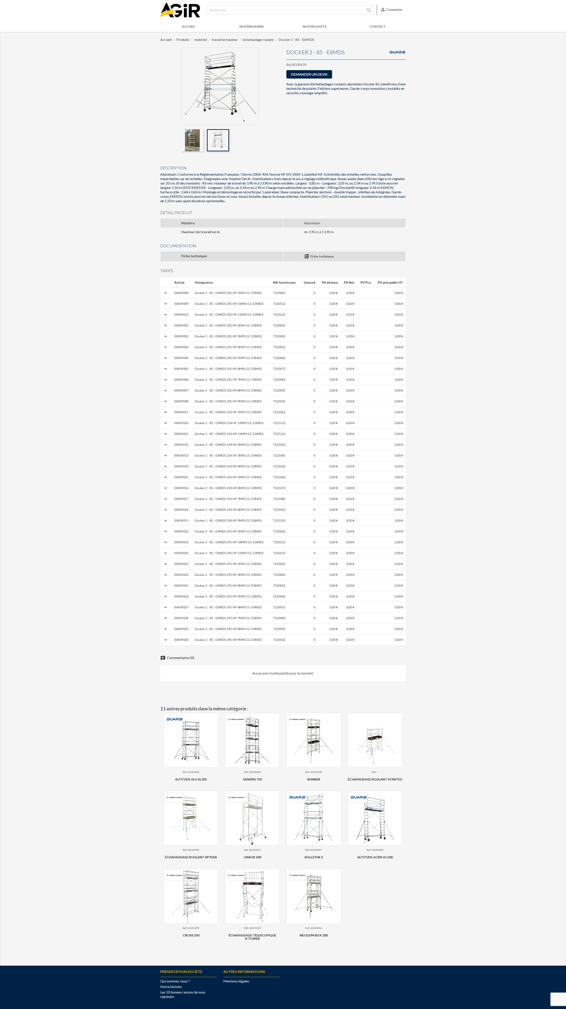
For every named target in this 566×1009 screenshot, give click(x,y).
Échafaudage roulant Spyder (191, 857)
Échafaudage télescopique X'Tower (252, 936)
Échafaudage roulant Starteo (375, 779)
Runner (313, 779)
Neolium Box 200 (314, 935)
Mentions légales (236, 981)
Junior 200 (252, 857)
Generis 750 (252, 779)
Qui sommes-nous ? (175, 981)
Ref (288, 64)
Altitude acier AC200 (375, 857)
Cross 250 (191, 935)
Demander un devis (309, 74)
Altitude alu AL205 (191, 779)
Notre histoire (171, 986)
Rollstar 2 (314, 857)
